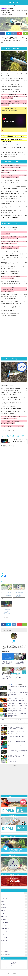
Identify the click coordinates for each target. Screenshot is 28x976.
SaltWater (14, 901)
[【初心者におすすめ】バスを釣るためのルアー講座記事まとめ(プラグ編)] (19, 587)
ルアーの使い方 (14, 898)
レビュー (13, 934)
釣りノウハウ (10, 8)
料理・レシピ (13, 937)
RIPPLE (13, 910)
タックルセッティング (14, 943)
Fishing (13, 892)
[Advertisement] (14, 335)
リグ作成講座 (14, 951)
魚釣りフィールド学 (14, 928)
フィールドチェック (14, 945)
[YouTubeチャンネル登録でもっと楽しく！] (14, 880)
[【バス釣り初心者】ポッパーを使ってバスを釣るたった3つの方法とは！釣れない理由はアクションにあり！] (6, 604)
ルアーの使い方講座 (4, 8)
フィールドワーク (13, 925)
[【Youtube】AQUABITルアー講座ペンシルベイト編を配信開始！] (6, 587)
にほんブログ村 (4, 968)
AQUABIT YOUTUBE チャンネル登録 (9, 144)
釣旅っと (14, 907)
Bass (14, 895)
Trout (14, 904)
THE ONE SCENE (14, 919)
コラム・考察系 (13, 922)
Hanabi (14, 643)
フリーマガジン (13, 931)
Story (13, 913)
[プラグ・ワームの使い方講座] (14, 864)
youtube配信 (13, 916)
